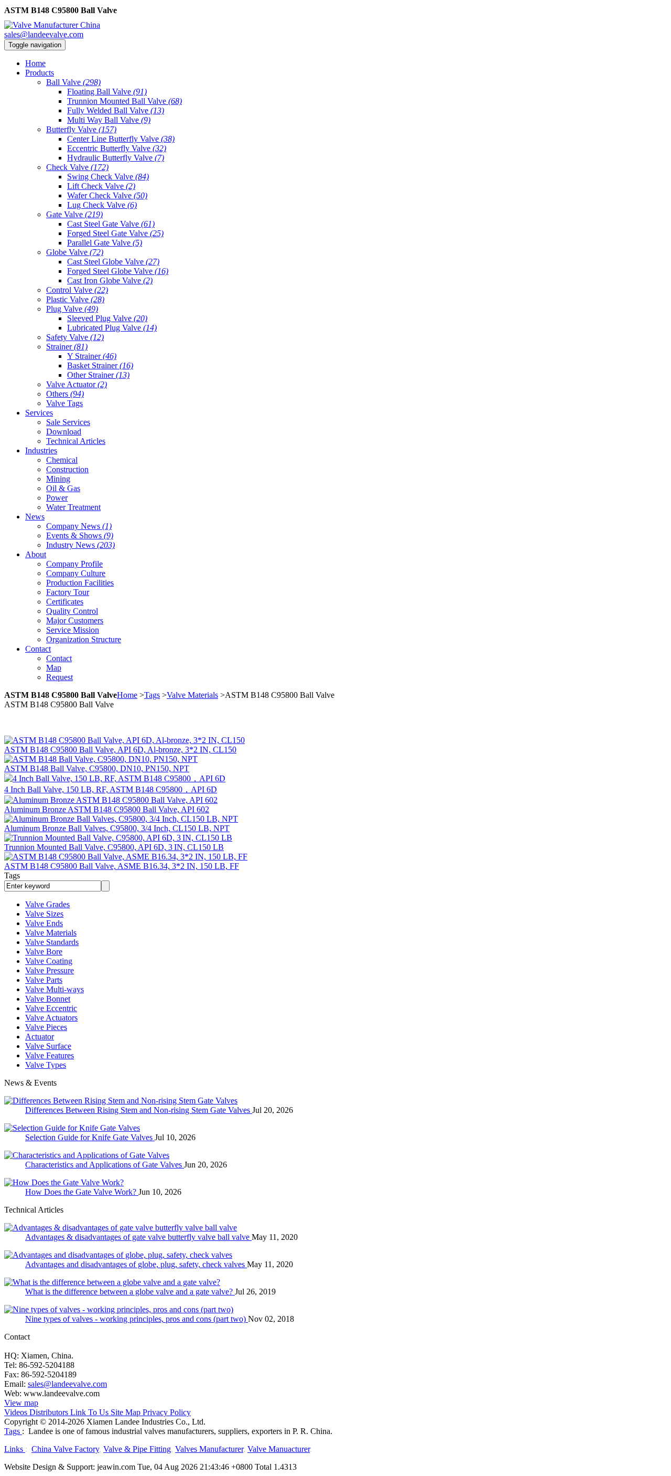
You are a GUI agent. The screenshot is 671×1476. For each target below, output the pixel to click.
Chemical (62, 459)
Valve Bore (43, 951)
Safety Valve (75, 337)
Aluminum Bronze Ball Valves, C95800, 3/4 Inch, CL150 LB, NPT (117, 828)
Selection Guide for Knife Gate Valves (90, 1137)
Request (59, 677)
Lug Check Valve (102, 204)
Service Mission (72, 629)
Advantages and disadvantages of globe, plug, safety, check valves (136, 1264)
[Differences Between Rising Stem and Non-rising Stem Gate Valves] (120, 1100)
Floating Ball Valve (107, 91)
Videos (15, 1412)
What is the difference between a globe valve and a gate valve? (130, 1291)
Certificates (64, 601)
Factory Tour (67, 592)
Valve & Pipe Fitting (137, 1449)
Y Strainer (91, 356)
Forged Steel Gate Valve (115, 233)
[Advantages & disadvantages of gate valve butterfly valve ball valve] (120, 1227)
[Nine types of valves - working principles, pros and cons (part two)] (118, 1309)
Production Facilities (80, 582)
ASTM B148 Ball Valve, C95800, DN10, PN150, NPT (96, 768)
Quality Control (72, 611)
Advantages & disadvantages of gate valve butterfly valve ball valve (138, 1237)
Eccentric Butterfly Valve (116, 148)
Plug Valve (72, 308)
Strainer (67, 346)
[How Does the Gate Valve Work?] (64, 1182)
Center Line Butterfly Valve (121, 138)
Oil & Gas (63, 488)
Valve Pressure (49, 970)
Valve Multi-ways (54, 989)
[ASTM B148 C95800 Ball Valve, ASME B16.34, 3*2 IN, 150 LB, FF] (125, 856)
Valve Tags (64, 403)
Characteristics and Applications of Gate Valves (104, 1164)
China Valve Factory (65, 1449)
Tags (152, 695)
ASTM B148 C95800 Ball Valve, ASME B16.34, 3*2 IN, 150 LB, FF (121, 866)
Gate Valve (74, 214)
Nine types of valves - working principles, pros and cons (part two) (136, 1318)
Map (53, 667)
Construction (67, 469)
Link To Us (89, 1412)
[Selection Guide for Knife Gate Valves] (72, 1127)
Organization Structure (83, 639)
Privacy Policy (167, 1412)
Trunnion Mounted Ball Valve (124, 101)
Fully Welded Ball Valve (115, 110)
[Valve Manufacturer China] (52, 24)
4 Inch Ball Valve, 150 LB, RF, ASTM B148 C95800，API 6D (110, 789)
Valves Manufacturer (209, 1449)
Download (63, 431)
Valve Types (45, 1064)
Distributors (48, 1412)
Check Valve (77, 167)
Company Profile (74, 563)
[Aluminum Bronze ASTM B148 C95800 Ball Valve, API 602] (111, 799)
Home (127, 695)
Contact (59, 658)
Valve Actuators (51, 1017)
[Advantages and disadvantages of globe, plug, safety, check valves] (118, 1254)
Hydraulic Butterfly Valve (115, 157)
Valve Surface (48, 1046)
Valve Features (49, 1055)
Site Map (125, 1412)
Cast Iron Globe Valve (110, 280)
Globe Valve (74, 252)
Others (65, 393)
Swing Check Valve (108, 176)
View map (21, 1402)
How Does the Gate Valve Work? (81, 1191)
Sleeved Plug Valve (107, 318)
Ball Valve (73, 82)
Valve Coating (48, 961)
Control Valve (77, 289)
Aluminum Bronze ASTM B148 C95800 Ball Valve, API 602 (106, 809)
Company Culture (75, 573)
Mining (58, 478)
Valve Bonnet (47, 998)
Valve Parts (43, 979)
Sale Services (68, 422)
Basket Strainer (100, 365)
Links (14, 1449)
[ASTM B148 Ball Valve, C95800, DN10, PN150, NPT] (101, 759)
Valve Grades (47, 904)
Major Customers (74, 620)
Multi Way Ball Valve (108, 119)
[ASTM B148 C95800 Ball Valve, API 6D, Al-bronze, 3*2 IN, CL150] (124, 740)
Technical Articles (75, 441)
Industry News (80, 544)
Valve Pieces (46, 1027)
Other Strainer (98, 374)
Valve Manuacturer (278, 1449)
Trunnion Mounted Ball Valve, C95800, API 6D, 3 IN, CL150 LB (114, 847)
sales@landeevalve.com (43, 34)
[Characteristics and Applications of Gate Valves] (86, 1155)
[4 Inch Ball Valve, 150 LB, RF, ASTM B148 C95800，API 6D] (114, 778)
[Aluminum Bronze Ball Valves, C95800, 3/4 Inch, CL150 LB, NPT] (121, 818)
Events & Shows (79, 535)
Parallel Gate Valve (104, 242)
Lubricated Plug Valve (112, 327)
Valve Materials (192, 695)
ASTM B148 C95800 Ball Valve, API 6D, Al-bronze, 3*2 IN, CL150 (120, 749)
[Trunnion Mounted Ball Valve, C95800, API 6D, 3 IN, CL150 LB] (118, 837)
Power (57, 497)
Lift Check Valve (101, 186)
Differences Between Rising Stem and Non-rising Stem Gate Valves (138, 1110)
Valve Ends (44, 923)
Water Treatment (73, 507)
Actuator (39, 1036)
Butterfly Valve (81, 129)
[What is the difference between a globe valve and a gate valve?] (112, 1282)
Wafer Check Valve (107, 195)
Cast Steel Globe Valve (113, 261)
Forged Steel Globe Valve (117, 271)
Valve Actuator (76, 384)
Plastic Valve (75, 299)
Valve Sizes (44, 913)
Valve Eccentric (51, 1008)
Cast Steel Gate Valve (111, 223)
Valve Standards (52, 942)
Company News (79, 526)
